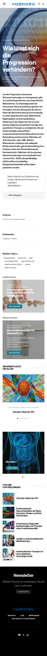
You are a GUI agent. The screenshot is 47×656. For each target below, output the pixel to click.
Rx (16, 79)
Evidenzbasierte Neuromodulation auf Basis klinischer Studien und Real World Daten (28, 512)
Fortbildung (35, 77)
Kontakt (12, 615)
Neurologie (12, 300)
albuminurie (10, 258)
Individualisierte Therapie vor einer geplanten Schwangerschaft (29, 553)
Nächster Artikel (10, 318)
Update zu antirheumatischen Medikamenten (29, 540)
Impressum (34, 615)
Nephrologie (8, 79)
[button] (43, 4)
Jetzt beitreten (13, 185)
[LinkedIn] (28, 635)
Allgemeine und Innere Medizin (16, 77)
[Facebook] (19, 635)
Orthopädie (28, 300)
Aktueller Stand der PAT (24, 412)
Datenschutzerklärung (23, 618)
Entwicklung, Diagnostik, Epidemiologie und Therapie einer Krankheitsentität (29, 526)
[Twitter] (23, 635)
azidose (22, 258)
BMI (31, 258)
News (20, 300)
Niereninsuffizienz (14, 264)
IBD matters (11, 462)
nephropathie (28, 261)
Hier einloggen (15, 195)
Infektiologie (13, 346)
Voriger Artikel (9, 277)
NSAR (28, 264)
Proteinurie (11, 268)
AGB (22, 615)
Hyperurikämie (12, 261)
